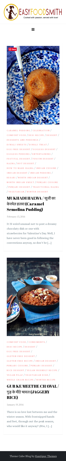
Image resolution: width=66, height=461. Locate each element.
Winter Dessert (37, 191)
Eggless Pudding (18, 154)
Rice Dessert (15, 370)
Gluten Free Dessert (21, 356)
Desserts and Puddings (23, 140)
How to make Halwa (20, 168)
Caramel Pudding (18, 130)
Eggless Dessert (44, 149)
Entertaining (41, 154)
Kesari (11, 177)
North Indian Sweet (20, 182)
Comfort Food (16, 135)
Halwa (11, 163)
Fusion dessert (43, 158)
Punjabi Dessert (19, 187)
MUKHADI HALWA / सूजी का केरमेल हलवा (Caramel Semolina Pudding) (31, 203)
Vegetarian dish (36, 375)
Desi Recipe (36, 135)
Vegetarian (16, 191)
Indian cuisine (46, 168)
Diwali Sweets (17, 144)
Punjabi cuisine (47, 182)
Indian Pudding (40, 173)
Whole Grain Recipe (20, 379)
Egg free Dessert (18, 149)
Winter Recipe (46, 379)
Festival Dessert (18, 158)
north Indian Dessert (33, 177)
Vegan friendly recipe (42, 370)
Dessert (52, 135)
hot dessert (25, 163)
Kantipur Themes (46, 456)
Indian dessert (17, 173)
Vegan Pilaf (15, 375)
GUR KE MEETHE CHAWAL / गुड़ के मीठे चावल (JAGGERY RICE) (33, 391)
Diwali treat (38, 144)
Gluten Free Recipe (20, 361)
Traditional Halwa (46, 187)
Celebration (41, 130)
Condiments (37, 342)
